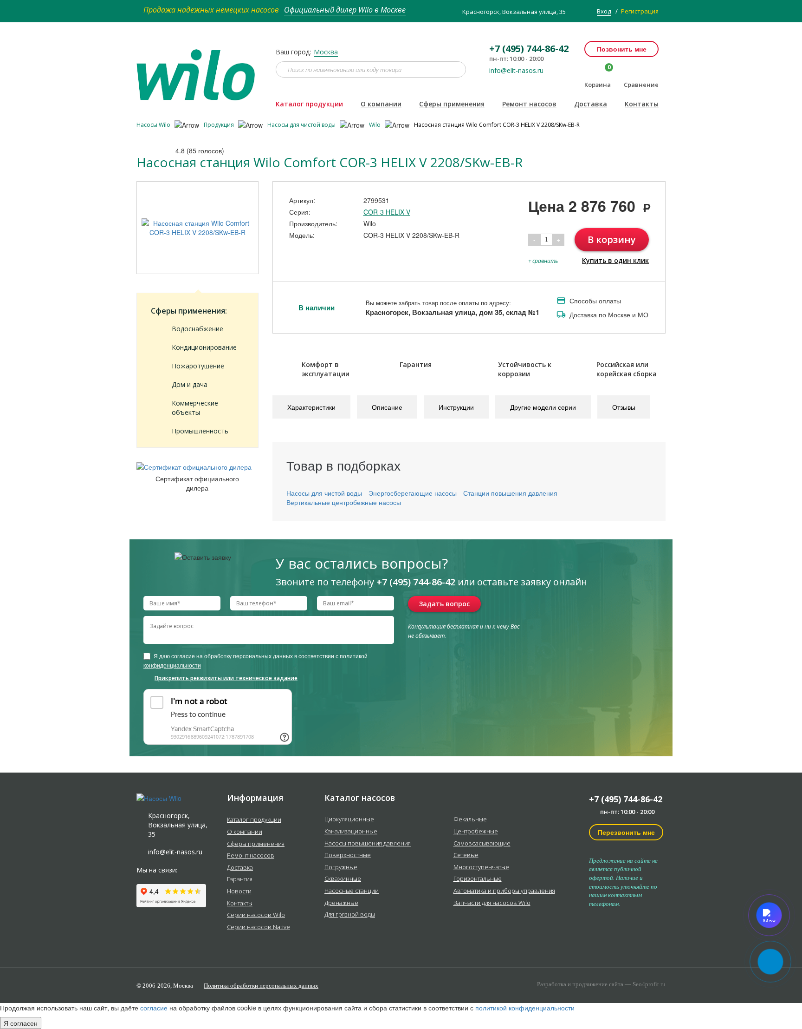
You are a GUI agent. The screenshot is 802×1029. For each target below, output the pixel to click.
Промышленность (200, 430)
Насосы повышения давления (367, 843)
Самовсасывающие (482, 843)
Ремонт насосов (529, 103)
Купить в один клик (615, 260)
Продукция (219, 125)
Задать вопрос (444, 603)
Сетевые (466, 855)
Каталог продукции (309, 103)
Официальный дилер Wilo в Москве (345, 10)
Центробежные (475, 831)
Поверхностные (347, 855)
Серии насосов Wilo (256, 915)
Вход (604, 11)
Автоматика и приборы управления (504, 891)
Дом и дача (189, 384)
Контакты (642, 103)
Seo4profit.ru (649, 984)
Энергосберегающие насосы (413, 493)
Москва (326, 51)
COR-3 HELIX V (386, 211)
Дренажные (341, 903)
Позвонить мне (622, 48)
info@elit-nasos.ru (516, 70)
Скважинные (342, 879)
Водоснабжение (197, 328)
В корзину (612, 239)
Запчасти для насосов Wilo (491, 903)
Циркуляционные (349, 819)
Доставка (590, 103)
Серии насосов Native (258, 927)
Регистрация (640, 11)
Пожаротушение (198, 365)
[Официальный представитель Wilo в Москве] (199, 69)
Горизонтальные (477, 879)
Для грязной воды (349, 914)
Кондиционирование (204, 347)
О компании (381, 103)
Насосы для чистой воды (302, 125)
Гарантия (239, 879)
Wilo (375, 125)
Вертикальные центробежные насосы (343, 502)
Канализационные (350, 831)
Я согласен (21, 1023)
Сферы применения (452, 103)
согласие (183, 656)
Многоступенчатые (481, 867)
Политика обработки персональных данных (261, 985)
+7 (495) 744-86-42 (625, 799)
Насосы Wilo (154, 125)
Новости (239, 891)
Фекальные (470, 819)
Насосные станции (351, 891)
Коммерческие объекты (195, 408)
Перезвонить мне (626, 832)
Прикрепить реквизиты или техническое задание (226, 678)
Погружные (340, 867)
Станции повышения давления (510, 493)
